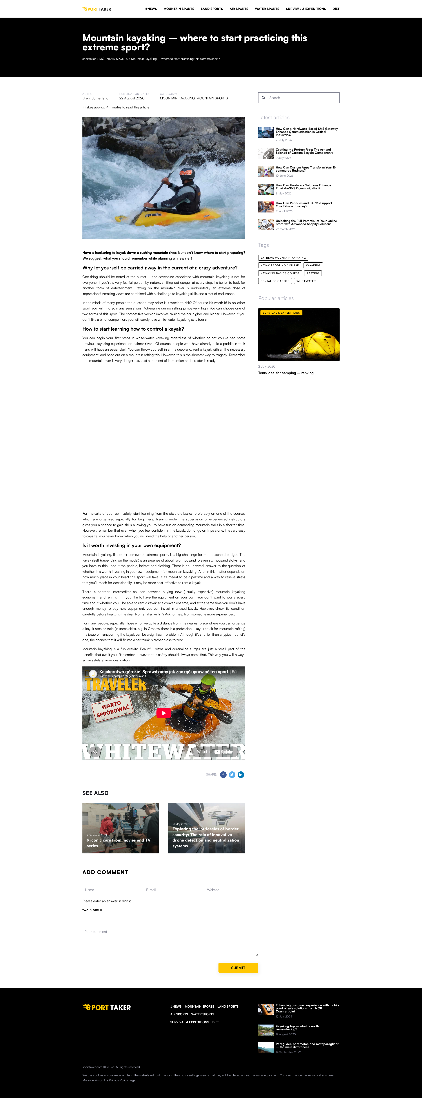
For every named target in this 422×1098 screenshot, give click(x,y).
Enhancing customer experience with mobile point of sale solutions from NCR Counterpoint (307, 1008)
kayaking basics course (280, 273)
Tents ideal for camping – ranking (286, 373)
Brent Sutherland (95, 98)
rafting (313, 273)
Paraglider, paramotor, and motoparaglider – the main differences (307, 1045)
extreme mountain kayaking (283, 257)
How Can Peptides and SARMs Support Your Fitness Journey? (304, 204)
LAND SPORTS (212, 9)
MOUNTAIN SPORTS (179, 9)
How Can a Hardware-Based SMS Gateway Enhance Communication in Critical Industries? (307, 131)
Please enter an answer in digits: (106, 901)
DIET (336, 9)
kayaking (313, 265)
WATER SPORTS (267, 9)
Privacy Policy (118, 1080)
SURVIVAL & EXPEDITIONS (306, 9)
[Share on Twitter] (232, 774)
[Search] (263, 97)
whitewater (306, 281)
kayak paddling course (280, 265)
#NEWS (151, 9)
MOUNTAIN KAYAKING (177, 98)
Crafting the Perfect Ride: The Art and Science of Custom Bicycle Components (304, 151)
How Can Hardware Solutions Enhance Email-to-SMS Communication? (303, 187)
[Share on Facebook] (223, 774)
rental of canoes (275, 281)
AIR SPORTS (239, 9)
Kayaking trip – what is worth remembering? (297, 1028)
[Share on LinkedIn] (241, 774)
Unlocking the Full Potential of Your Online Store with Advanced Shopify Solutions (306, 222)
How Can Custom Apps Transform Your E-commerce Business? (306, 169)
